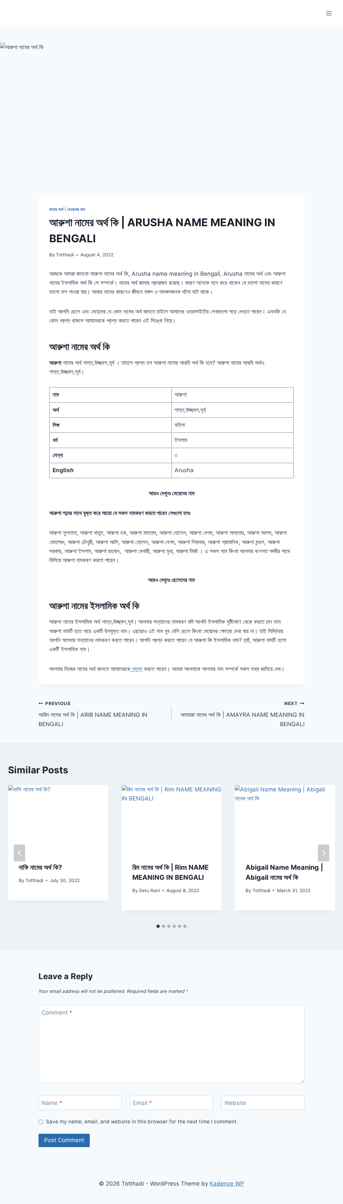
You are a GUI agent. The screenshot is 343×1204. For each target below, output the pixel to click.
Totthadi (65, 254)
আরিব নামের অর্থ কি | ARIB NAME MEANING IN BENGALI (93, 714)
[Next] (323, 852)
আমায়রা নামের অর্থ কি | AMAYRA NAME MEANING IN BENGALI (242, 714)
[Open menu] (329, 13)
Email (142, 1103)
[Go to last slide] (19, 852)
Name (52, 1103)
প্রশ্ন (136, 669)
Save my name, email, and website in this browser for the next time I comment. (142, 1121)
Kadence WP (227, 1183)
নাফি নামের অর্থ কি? (40, 867)
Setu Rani (149, 890)
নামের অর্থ (56, 209)
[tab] (158, 926)
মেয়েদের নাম (76, 209)
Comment (57, 1012)
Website (235, 1103)
